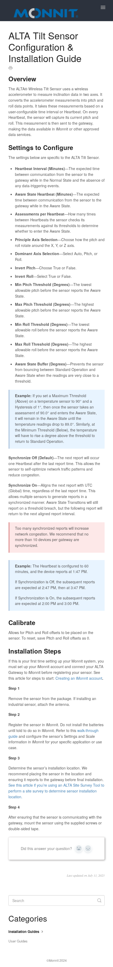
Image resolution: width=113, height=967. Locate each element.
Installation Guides (24, 931)
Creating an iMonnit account (78, 678)
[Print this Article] (10, 68)
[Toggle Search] (99, 900)
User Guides (18, 940)
